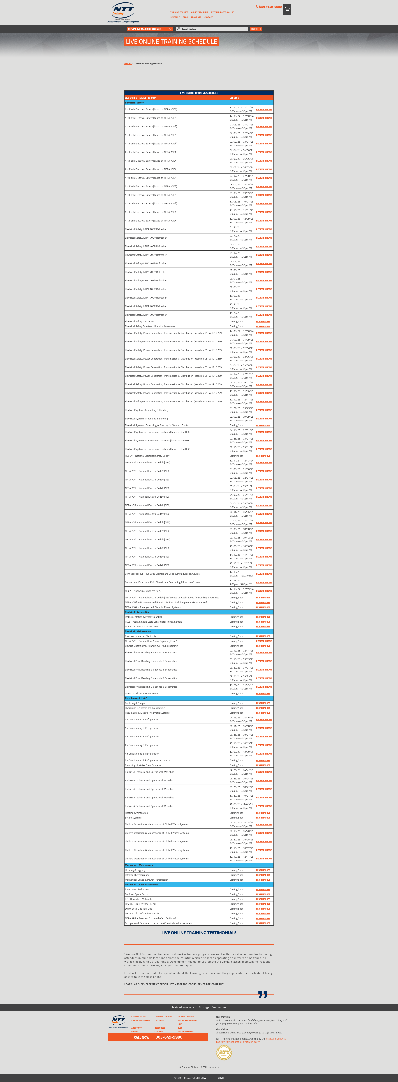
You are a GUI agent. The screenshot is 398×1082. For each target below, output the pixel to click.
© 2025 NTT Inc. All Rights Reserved (190, 1077)
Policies (220, 1077)
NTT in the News (186, 1031)
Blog (185, 17)
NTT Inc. (128, 63)
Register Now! (264, 229)
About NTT (196, 17)
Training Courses (179, 12)
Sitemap (159, 1031)
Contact (208, 17)
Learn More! (263, 321)
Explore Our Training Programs (144, 29)
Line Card (159, 1020)
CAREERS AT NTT (138, 1016)
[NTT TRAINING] (118, 1021)
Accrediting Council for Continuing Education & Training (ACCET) (251, 1040)
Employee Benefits (140, 1020)
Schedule (175, 17)
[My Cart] (287, 9)
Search (254, 29)
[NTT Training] (123, 12)
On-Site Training (199, 12)
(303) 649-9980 (270, 7)
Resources (160, 1027)
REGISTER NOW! (264, 109)
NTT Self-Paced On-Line (222, 12)
